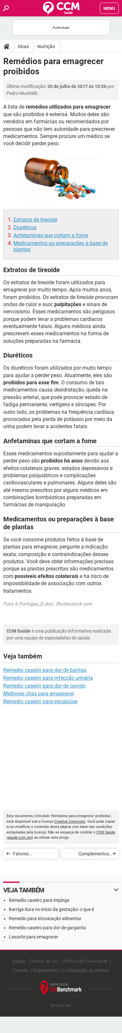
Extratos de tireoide (35, 220)
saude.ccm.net (20, 837)
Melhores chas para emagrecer (38, 694)
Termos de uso (45, 961)
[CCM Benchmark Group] (61, 988)
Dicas (23, 46)
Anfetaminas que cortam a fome (50, 235)
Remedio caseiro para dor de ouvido (44, 686)
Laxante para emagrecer (33, 936)
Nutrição (46, 46)
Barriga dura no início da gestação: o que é (51, 909)
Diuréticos (24, 227)
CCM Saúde (105, 832)
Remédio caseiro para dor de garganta (47, 927)
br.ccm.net (61, 1005)
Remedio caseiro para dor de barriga (44, 670)
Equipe (19, 961)
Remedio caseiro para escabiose (40, 701)
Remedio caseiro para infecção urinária (48, 678)
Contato (20, 970)
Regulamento (45, 970)
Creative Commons (69, 821)
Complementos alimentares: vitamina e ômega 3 (87, 855)
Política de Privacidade (85, 961)
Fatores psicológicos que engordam (30, 855)
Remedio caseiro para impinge (39, 900)
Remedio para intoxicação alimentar (45, 918)
